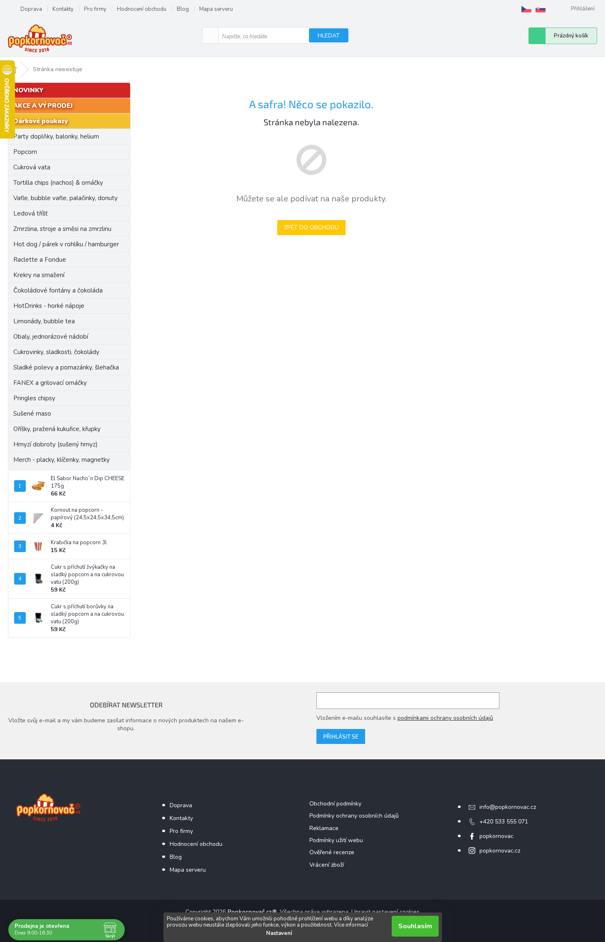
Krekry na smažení (38, 275)
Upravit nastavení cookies (385, 912)
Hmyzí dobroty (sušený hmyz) (55, 444)
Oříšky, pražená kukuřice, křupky (57, 429)
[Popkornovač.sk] (541, 9)
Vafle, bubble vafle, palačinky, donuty (65, 198)
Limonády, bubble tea (44, 321)
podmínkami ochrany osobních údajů (445, 718)
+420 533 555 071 (503, 821)
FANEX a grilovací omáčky (50, 383)
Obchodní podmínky (335, 804)
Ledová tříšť (30, 213)
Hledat (329, 36)
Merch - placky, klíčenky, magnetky (61, 460)
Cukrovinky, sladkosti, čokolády (56, 352)
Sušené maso (32, 413)
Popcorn (25, 152)
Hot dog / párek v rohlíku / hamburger (66, 244)
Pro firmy (95, 9)
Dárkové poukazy (40, 121)
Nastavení (279, 933)
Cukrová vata (31, 167)
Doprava (31, 9)
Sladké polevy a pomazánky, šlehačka (66, 367)
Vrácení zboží (326, 865)
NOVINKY (28, 90)
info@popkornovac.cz (507, 807)
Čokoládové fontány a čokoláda (58, 290)
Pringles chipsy (34, 398)
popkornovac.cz (499, 851)
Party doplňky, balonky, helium (56, 136)
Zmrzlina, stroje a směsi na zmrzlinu (62, 229)
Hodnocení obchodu (141, 9)
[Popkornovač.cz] (526, 9)
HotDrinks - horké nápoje (48, 306)
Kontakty (63, 9)
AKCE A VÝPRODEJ (43, 106)
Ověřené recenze (331, 852)
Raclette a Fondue (39, 259)
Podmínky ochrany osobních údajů (354, 816)
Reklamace (323, 828)
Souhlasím (415, 926)
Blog (183, 9)
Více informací (351, 925)
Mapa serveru (216, 9)
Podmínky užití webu (336, 840)
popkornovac (496, 836)
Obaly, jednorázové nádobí (50, 336)
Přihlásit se (340, 736)
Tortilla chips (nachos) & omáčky (58, 182)
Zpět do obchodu (311, 227)
